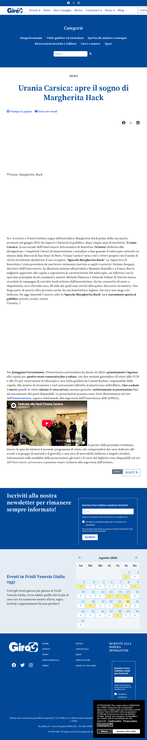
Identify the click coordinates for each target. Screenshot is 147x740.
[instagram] (30, 662)
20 (110, 603)
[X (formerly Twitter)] (130, 122)
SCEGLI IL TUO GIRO (86, 665)
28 (119, 613)
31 (82, 623)
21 (119, 603)
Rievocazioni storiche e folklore (56, 44)
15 (127, 594)
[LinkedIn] (137, 122)
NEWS (45, 654)
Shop (121, 10)
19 (102, 603)
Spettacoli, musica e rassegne (107, 38)
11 (92, 594)
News (46, 10)
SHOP (78, 654)
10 (82, 594)
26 (102, 613)
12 (102, 594)
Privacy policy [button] (130, 721)
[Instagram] (79, 3)
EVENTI (46, 649)
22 (127, 603)
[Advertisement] (73, 150)
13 (110, 594)
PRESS (45, 665)
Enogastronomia (31, 38)
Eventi (33, 10)
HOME (45, 643)
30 (136, 613)
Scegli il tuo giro (57, 19)
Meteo (78, 10)
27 (110, 613)
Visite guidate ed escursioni (65, 38)
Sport (108, 44)
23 (136, 603)
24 (82, 613)
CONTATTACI (82, 649)
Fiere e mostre (90, 44)
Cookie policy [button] (114, 721)
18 (92, 603)
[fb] (13, 662)
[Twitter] (74, 3)
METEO (79, 643)
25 (92, 613)
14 (119, 594)
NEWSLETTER (83, 660)
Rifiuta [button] (104, 731)
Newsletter (36, 19)
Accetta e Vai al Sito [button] (126, 731)
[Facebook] (68, 3)
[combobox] (71, 54)
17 (82, 603)
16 (136, 594)
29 (127, 613)
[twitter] (21, 662)
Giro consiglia (62, 10)
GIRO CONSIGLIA (50, 660)
